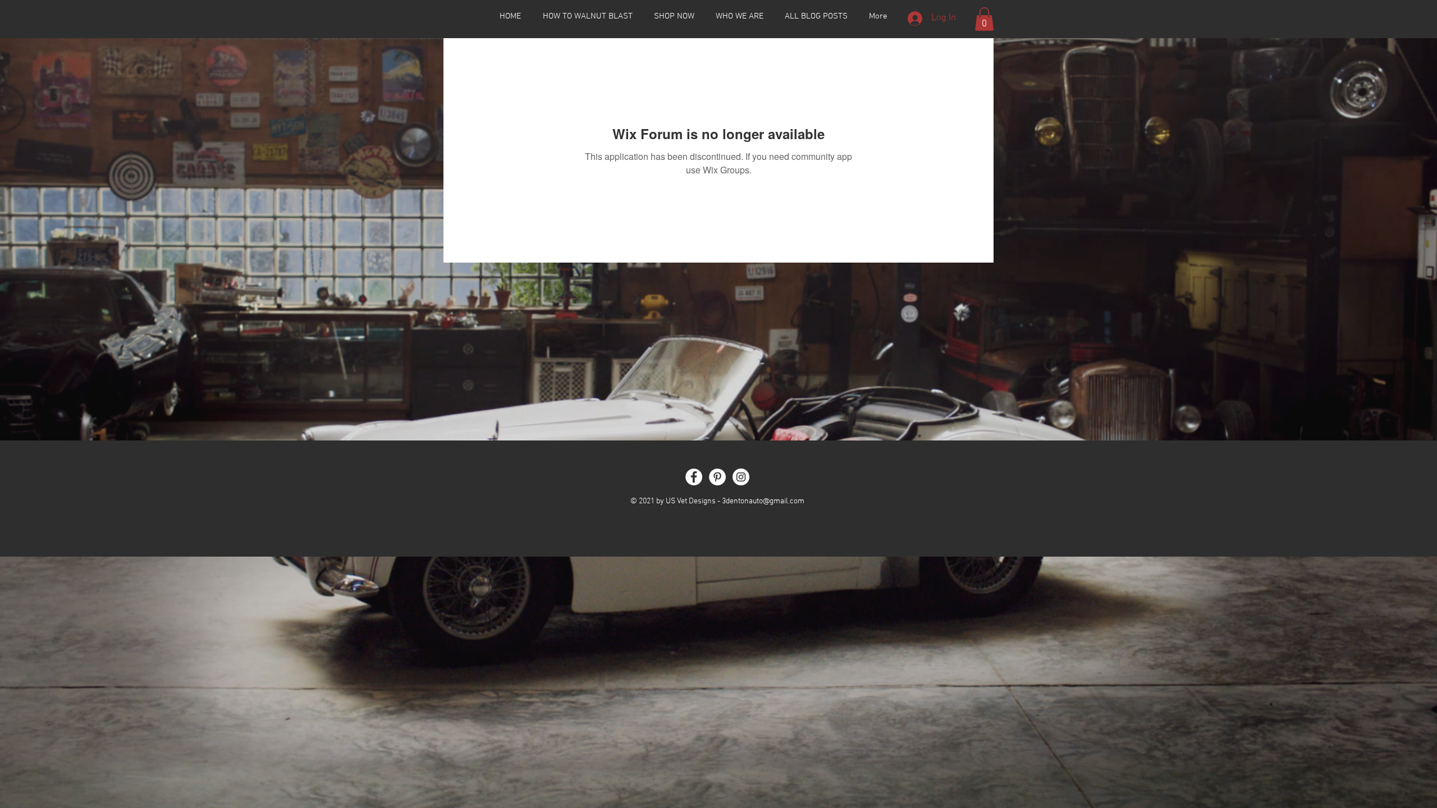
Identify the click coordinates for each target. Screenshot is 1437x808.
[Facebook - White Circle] (693, 477)
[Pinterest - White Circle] (717, 477)
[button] (984, 19)
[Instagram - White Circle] (741, 477)
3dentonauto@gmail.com (763, 501)
